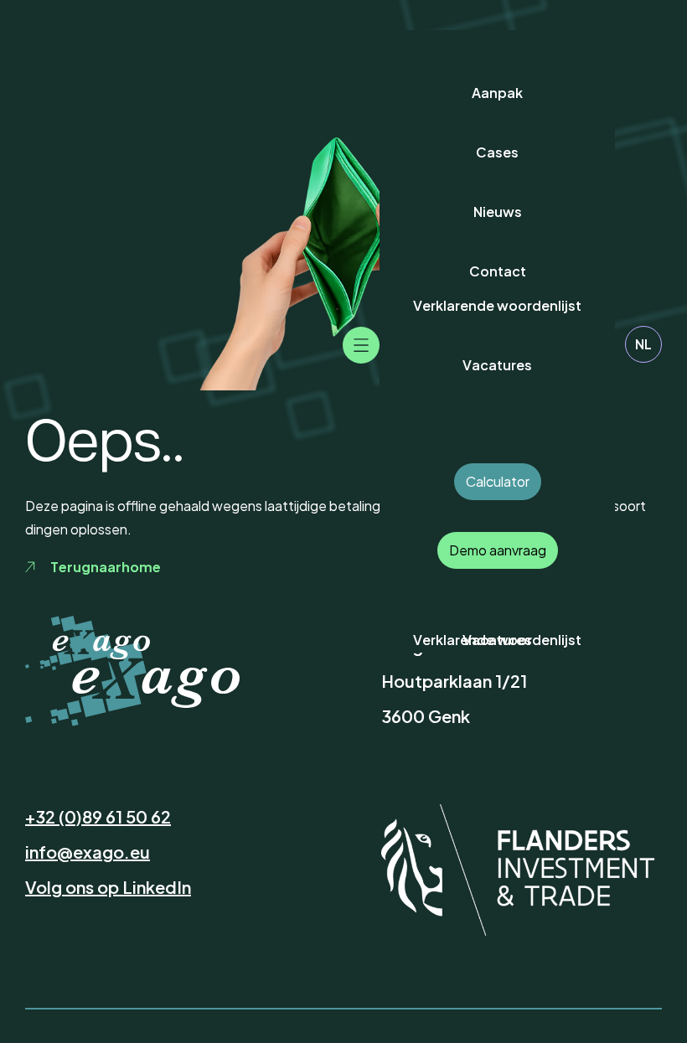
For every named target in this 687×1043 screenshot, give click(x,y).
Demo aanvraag (497, 550)
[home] (87, 643)
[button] (361, 345)
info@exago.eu (87, 851)
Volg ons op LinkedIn (108, 886)
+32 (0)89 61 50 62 (98, 816)
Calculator (497, 481)
